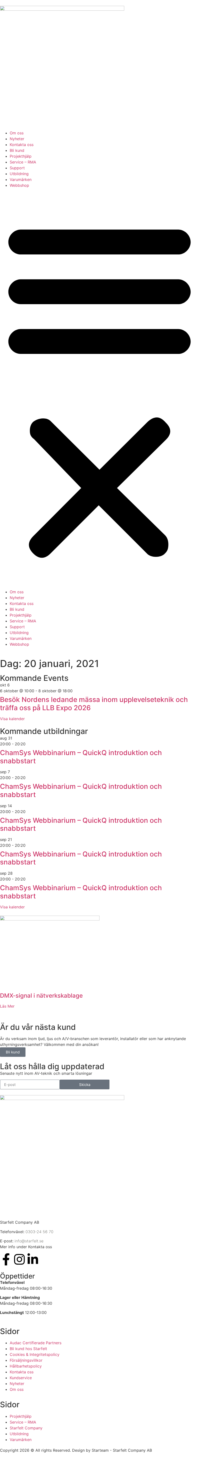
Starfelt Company (26, 1427)
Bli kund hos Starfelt (28, 1348)
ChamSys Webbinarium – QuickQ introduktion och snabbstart (81, 757)
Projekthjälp (21, 156)
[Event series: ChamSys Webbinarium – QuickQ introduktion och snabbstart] (28, 743)
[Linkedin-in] (33, 1259)
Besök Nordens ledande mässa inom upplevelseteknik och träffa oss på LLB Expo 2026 (94, 703)
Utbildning (19, 173)
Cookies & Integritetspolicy (34, 1354)
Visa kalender (12, 718)
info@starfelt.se (29, 1240)
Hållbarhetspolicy (26, 1366)
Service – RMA (23, 162)
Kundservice (21, 1377)
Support (17, 167)
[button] (99, 388)
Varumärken (21, 179)
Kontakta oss (21, 144)
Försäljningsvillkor (26, 1360)
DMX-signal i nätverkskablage (41, 995)
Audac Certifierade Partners (35, 1342)
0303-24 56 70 (39, 1231)
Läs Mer (7, 1006)
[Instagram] (19, 1259)
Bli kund (17, 150)
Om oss (17, 132)
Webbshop (19, 185)
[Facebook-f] (6, 1259)
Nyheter (17, 138)
